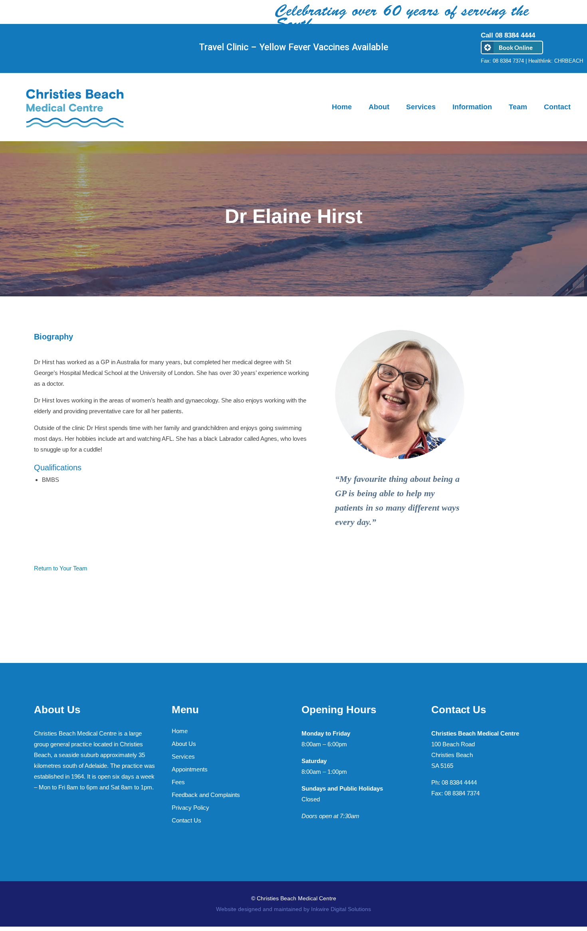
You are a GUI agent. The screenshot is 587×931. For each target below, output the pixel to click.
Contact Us (186, 820)
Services (183, 756)
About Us (184, 744)
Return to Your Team (60, 568)
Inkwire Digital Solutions (340, 909)
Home (180, 731)
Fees (178, 782)
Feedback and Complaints (206, 795)
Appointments (190, 769)
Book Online (516, 47)
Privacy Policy (190, 808)
